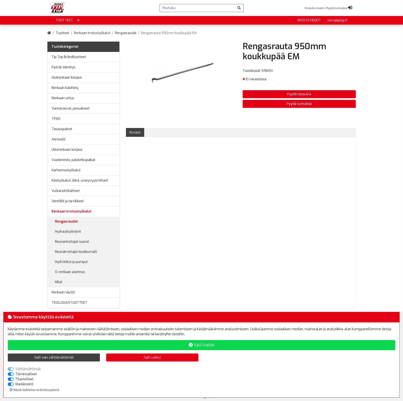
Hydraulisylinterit (68, 231)
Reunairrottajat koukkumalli (76, 251)
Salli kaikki (203, 345)
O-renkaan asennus (70, 272)
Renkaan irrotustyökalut (92, 33)
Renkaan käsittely (65, 88)
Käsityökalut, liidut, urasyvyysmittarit (80, 180)
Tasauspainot (62, 129)
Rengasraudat (125, 33)
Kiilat (58, 282)
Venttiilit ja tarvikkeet (68, 201)
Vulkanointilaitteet (66, 191)
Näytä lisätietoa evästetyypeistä (36, 390)
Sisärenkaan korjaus (67, 77)
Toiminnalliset (26, 374)
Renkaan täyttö (63, 292)
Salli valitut (152, 357)
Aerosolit (58, 139)
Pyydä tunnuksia (299, 104)
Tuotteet (64, 20)
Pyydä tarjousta (299, 94)
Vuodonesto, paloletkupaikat (73, 160)
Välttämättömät (28, 369)
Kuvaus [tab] (135, 132)
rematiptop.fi (337, 20)
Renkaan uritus (63, 98)
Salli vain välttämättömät (54, 357)
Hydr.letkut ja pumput (71, 262)
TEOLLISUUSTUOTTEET (70, 302)
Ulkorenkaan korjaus (67, 149)
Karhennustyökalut (66, 170)
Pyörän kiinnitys (63, 67)
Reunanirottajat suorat (72, 241)
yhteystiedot (309, 20)
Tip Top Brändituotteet (69, 57)
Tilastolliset (24, 379)
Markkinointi (24, 384)
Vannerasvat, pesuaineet (71, 108)
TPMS (56, 118)
